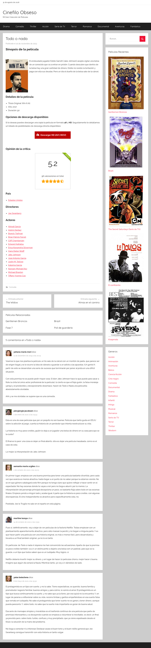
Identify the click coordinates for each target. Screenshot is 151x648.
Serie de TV (60, 26)
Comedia (20, 26)
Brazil (57, 321)
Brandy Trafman (15, 233)
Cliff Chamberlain (16, 240)
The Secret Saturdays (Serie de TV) (124, 229)
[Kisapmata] (126, 336)
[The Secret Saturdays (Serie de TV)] (126, 226)
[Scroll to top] (146, 643)
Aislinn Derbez (14, 230)
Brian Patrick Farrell (17, 237)
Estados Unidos (15, 200)
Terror (74, 26)
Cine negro (113, 379)
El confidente (114, 285)
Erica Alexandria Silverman (20, 247)
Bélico (111, 370)
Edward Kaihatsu (16, 244)
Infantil (111, 400)
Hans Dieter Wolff (16, 251)
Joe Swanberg (14, 213)
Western (112, 430)
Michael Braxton (15, 272)
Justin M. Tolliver (15, 261)
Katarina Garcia (15, 265)
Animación (113, 361)
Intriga (111, 404)
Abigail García (14, 226)
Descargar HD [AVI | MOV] (53, 135)
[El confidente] (126, 281)
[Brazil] (126, 167)
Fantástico (135, 26)
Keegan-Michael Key (17, 269)
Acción (45, 26)
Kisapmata (113, 339)
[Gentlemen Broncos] (126, 108)
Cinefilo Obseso (20, 12)
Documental (103, 26)
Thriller (33, 26)
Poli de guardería (63, 327)
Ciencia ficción (115, 374)
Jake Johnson (14, 254)
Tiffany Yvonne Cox (17, 275)
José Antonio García (17, 258)
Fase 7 (9, 327)
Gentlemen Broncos (16, 321)
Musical (111, 409)
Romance (87, 26)
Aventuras (119, 26)
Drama (6, 26)
